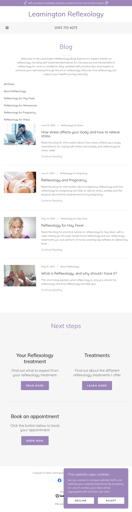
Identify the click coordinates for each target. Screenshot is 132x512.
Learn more (97, 385)
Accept (111, 500)
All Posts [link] (9, 84)
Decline (80, 500)
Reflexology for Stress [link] (17, 119)
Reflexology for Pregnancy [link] (20, 112)
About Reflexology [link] (15, 91)
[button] (7, 27)
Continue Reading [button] (51, 156)
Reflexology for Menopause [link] (20, 105)
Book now (34, 440)
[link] (66, 15)
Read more (35, 385)
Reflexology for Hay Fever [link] (19, 98)
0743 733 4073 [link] (66, 27)
